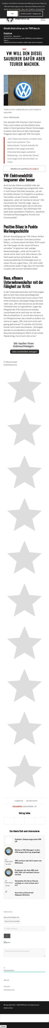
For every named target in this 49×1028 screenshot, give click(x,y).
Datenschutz (8, 1008)
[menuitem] (35, 18)
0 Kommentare (19, 801)
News (24, 49)
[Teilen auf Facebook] (9, 820)
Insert (3, 1026)
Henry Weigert (33, 801)
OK (12, 14)
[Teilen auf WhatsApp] (30, 820)
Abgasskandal (28, 806)
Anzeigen (34, 169)
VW (35, 806)
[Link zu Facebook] (39, 1011)
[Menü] (41, 18)
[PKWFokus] (20, 18)
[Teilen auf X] (19, 820)
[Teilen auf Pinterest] (40, 820)
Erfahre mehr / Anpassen (31, 14)
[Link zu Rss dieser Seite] (43, 1011)
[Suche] (35, 18)
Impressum (35, 1005)
